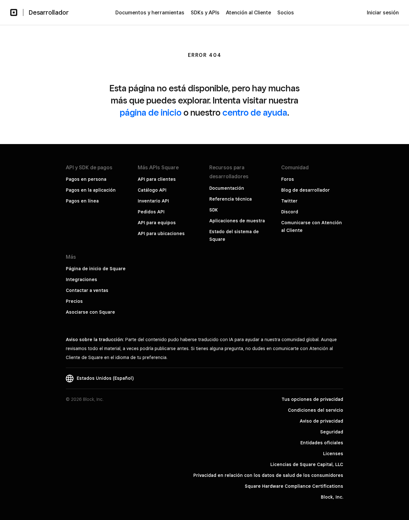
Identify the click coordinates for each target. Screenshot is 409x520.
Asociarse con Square (90, 312)
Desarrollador (48, 12)
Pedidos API (151, 211)
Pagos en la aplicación (91, 190)
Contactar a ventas (87, 290)
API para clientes (157, 179)
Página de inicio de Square (96, 268)
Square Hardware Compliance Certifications (294, 486)
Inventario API (153, 200)
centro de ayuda (254, 112)
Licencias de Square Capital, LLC (306, 464)
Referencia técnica (230, 199)
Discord (289, 211)
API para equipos (157, 222)
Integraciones (81, 279)
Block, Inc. (332, 497)
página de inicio (150, 112)
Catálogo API (152, 190)
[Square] (13, 12)
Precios (74, 301)
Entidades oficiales (321, 442)
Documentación (226, 188)
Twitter (289, 200)
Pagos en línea (82, 200)
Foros (287, 179)
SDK (213, 209)
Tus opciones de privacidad (312, 399)
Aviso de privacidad (321, 421)
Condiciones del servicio (315, 410)
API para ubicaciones (161, 233)
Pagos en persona (86, 179)
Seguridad (331, 431)
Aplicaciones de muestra (237, 220)
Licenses (333, 453)
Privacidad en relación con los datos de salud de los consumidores (268, 475)
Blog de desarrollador (305, 190)
